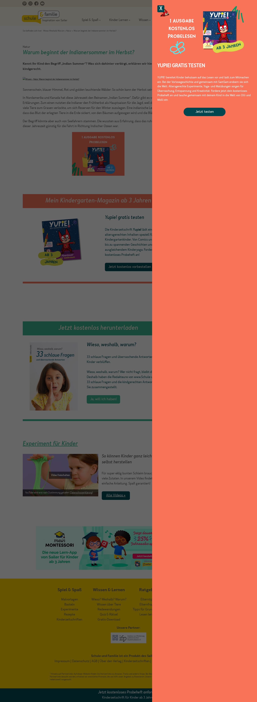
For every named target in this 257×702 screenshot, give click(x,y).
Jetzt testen (204, 112)
